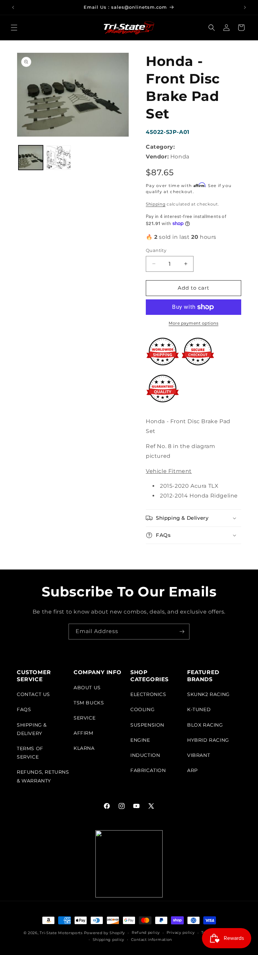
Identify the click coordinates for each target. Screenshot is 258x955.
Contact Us (33, 694)
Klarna (84, 748)
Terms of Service (30, 752)
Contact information (151, 939)
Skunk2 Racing (208, 694)
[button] (14, 27)
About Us (87, 688)
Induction (145, 755)
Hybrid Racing (208, 740)
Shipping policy (109, 939)
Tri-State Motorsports (61, 932)
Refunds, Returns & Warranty (43, 776)
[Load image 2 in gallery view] (58, 157)
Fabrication (148, 770)
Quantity (156, 250)
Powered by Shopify (104, 932)
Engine (140, 740)
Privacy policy (181, 932)
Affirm (83, 733)
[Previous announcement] (13, 7)
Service (84, 718)
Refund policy (146, 932)
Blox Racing (205, 725)
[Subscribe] (181, 631)
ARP (192, 770)
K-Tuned (199, 709)
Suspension (147, 725)
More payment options (193, 323)
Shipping (156, 204)
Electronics (148, 694)
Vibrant (198, 755)
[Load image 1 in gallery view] (30, 157)
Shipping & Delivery (32, 729)
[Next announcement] (245, 7)
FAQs (24, 709)
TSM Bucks (89, 703)
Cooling (142, 709)
